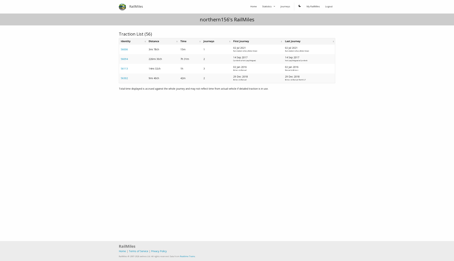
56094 (124, 59)
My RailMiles (313, 6)
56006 (124, 49)
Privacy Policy (159, 251)
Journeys (285, 6)
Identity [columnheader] (126, 41)
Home (253, 6)
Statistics (267, 6)
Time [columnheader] (183, 41)
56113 (124, 68)
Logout (329, 6)
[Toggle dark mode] (299, 6)
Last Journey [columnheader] (292, 41)
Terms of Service (138, 251)
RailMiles (136, 6)
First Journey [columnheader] (241, 41)
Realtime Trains (187, 256)
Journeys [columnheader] (208, 41)
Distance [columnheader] (154, 41)
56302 (124, 78)
